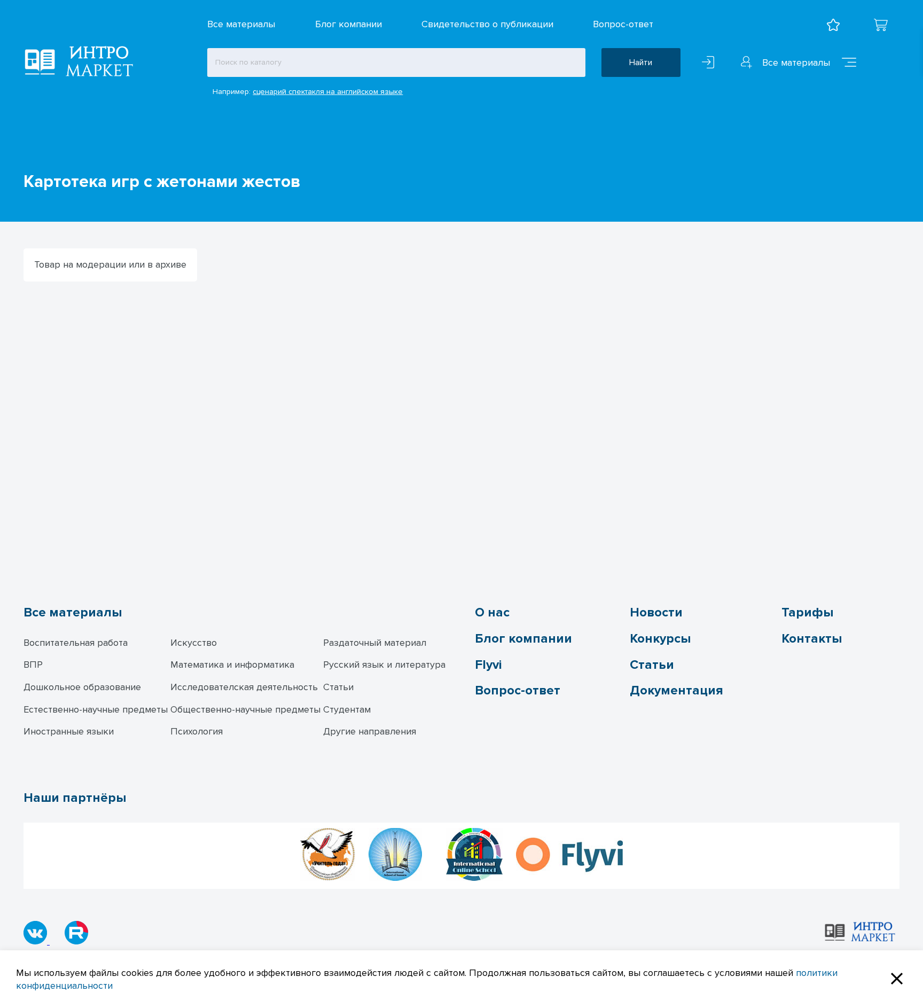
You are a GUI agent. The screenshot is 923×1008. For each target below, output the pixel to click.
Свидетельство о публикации (487, 24)
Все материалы (241, 24)
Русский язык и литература (384, 664)
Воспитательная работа (76, 642)
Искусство (193, 642)
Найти (640, 62)
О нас (492, 612)
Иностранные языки (69, 731)
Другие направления (369, 731)
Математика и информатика (232, 664)
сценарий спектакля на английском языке (328, 91)
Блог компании (348, 24)
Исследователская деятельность (244, 687)
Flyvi (488, 665)
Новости (656, 612)
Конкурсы (660, 638)
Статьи (338, 687)
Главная (38, 156)
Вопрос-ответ (623, 24)
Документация (676, 690)
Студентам (347, 709)
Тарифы (807, 612)
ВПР (33, 664)
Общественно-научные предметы (245, 709)
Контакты (811, 638)
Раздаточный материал (374, 642)
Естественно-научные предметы (96, 709)
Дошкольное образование (82, 687)
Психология (196, 731)
